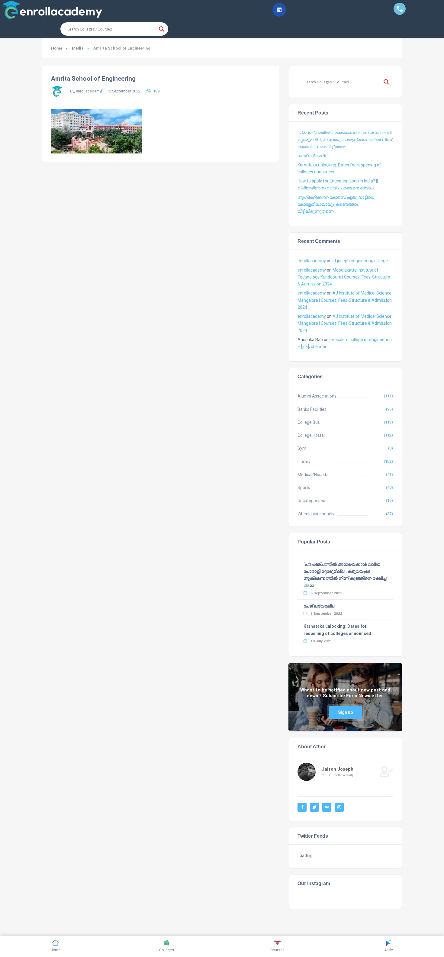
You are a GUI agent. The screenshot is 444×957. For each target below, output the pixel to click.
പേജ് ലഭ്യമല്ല (313, 155)
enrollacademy (312, 260)
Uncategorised (311, 500)
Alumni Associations (317, 396)
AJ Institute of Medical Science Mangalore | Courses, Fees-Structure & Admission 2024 (345, 300)
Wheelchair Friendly (316, 513)
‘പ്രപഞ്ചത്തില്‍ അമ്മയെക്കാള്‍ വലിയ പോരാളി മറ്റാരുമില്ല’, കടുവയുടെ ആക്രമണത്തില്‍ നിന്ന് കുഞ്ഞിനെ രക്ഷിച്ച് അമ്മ (345, 139)
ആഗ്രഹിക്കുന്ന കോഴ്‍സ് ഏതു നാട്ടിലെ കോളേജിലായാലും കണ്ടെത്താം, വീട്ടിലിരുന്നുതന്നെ (336, 204)
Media (78, 48)
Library (304, 461)
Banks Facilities (312, 409)
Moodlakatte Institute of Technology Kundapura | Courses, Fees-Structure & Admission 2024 (344, 277)
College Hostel (311, 435)
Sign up (345, 712)
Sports (304, 487)
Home (56, 48)
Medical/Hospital (314, 474)
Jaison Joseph (337, 769)
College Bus (309, 422)
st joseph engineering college (360, 260)
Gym (302, 448)
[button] (279, 10)
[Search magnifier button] (161, 29)
